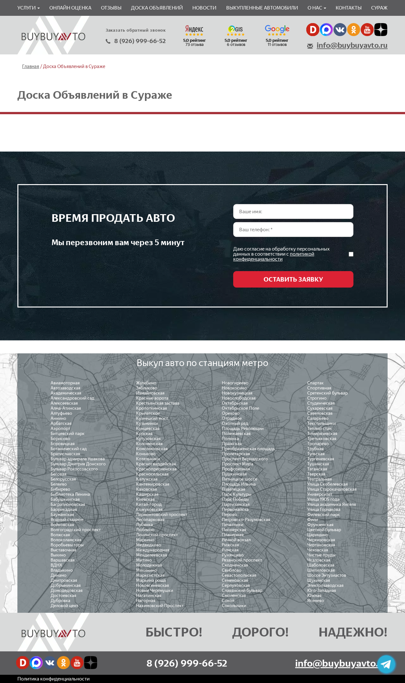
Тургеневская (320, 459)
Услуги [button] (27, 8)
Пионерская (234, 529)
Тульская (316, 453)
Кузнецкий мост (152, 418)
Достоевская (63, 595)
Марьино (145, 540)
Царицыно (317, 534)
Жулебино (146, 383)
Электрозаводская (325, 585)
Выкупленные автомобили (262, 8)
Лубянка (144, 524)
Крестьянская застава (157, 403)
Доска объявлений (157, 8)
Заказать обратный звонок (136, 30)
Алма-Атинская (66, 408)
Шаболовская (320, 565)
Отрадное (232, 418)
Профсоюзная (236, 469)
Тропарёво (318, 443)
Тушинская (318, 464)
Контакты (349, 8)
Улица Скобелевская (327, 484)
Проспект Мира (237, 464)
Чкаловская (318, 560)
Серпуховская (236, 585)
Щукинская (318, 580)
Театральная (319, 479)
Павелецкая (233, 489)
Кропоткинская (151, 408)
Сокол (228, 600)
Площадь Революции (243, 428)
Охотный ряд (235, 423)
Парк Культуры (236, 494)
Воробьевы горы (67, 545)
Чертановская (321, 545)
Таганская (317, 469)
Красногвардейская (156, 464)
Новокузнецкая (237, 393)
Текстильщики (321, 423)
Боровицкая (63, 443)
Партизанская (236, 504)
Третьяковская (321, 438)
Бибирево (60, 489)
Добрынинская (66, 585)
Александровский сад (72, 398)
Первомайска (235, 509)
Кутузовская (148, 438)
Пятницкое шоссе (239, 479)
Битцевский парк (67, 433)
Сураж (379, 8)
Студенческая (321, 403)
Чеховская (317, 550)
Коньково (146, 453)
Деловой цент (64, 605)
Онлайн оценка (70, 8)
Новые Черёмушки (154, 590)
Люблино (145, 529)
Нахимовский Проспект (160, 605)
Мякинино (146, 570)
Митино (144, 560)
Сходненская (235, 565)
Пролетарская (236, 453)
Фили (312, 519)
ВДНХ (56, 565)
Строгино (317, 398)
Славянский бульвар (242, 590)
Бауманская (62, 514)
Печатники (232, 524)
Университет (319, 494)
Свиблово (231, 570)
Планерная (233, 534)
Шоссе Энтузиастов (326, 575)
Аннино (58, 418)
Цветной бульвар (324, 529)
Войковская (62, 524)
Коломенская (149, 443)
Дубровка (60, 600)
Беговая (58, 474)
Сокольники (234, 605)
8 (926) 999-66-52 (140, 41)
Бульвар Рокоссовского (74, 469)
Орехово (231, 413)
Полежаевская (236, 433)
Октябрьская (235, 403)
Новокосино (234, 388)
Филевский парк (323, 514)
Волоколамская (66, 540)
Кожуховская (149, 509)
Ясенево (315, 600)
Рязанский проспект (242, 560)
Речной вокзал (236, 540)
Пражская (232, 443)
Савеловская (320, 413)
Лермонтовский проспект (161, 514)
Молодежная (149, 565)
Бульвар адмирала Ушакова (78, 459)
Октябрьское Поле (240, 408)
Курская (144, 433)
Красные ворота (152, 398)
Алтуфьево (61, 413)
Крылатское (148, 413)
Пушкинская (234, 474)
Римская (230, 550)
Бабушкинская (65, 499)
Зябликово (146, 388)
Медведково (148, 545)
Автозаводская (65, 388)
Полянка (230, 438)
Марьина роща (151, 580)
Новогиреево (235, 383)
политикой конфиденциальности (273, 256)
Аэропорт (60, 428)
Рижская (230, 545)
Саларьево (317, 418)
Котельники (148, 459)
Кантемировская (152, 484)
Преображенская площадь (248, 448)
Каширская (147, 494)
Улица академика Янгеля (331, 504)
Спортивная (319, 388)
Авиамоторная (65, 383)
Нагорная (145, 600)
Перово (229, 514)
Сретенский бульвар (327, 393)
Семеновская (235, 580)
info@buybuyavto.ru (352, 45)
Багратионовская (68, 504)
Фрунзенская (320, 524)
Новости (204, 8)
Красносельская (152, 474)
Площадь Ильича (239, 484)
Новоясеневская (152, 585)
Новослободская (239, 398)
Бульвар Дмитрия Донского (78, 464)
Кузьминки (147, 423)
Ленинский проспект (157, 534)
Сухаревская (320, 408)
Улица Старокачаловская (332, 489)
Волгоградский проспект (76, 529)
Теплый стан (319, 428)
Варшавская (63, 560)
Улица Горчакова (323, 509)
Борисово (60, 438)
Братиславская (65, 453)
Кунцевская (147, 428)
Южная (314, 595)
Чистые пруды (321, 555)
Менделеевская (151, 555)
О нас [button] (315, 8)
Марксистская (150, 575)
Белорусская (63, 479)
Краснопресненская (156, 469)
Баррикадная (64, 509)
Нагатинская (148, 595)
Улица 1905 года (323, 499)
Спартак (315, 383)
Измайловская (150, 393)
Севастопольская (239, 575)
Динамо (58, 575)
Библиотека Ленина (70, 494)
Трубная (315, 448)
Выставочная (63, 550)
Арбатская (61, 423)
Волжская (60, 534)
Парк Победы (235, 499)
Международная (152, 550)
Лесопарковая (150, 519)
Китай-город (149, 504)
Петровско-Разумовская (246, 519)
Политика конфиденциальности (53, 679)
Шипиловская (321, 570)
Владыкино (62, 570)
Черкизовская (321, 540)
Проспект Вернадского (245, 459)
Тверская (316, 474)
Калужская (147, 479)
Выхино (58, 555)
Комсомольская (152, 448)
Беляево (59, 484)
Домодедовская (67, 590)
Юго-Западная (321, 590)
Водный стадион (67, 519)
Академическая (66, 393)
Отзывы (111, 8)
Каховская (146, 489)
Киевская (145, 499)
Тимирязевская (322, 433)
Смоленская (234, 595)
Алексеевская (64, 403)
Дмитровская (64, 580)
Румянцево (233, 555)
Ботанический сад (69, 448)
